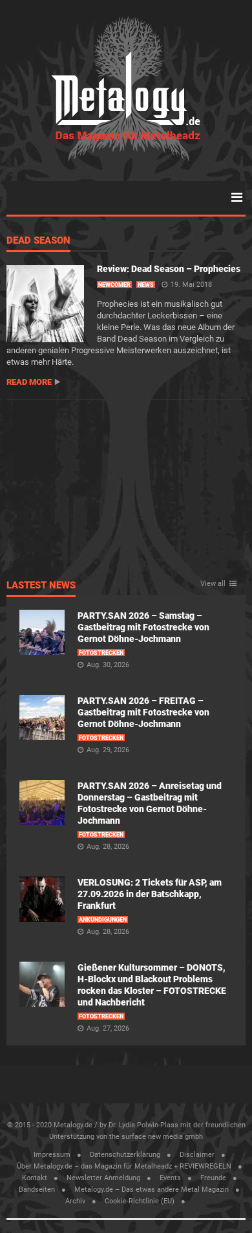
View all (213, 584)
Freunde (213, 1178)
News (146, 285)
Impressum (52, 1154)
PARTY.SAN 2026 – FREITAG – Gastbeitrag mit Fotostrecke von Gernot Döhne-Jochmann (143, 712)
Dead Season (38, 241)
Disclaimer (197, 1154)
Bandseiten (37, 1189)
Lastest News (41, 586)
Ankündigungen (103, 920)
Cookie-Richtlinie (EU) (139, 1201)
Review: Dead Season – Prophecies (168, 269)
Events (170, 1178)
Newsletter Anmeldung (103, 1178)
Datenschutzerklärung (125, 1154)
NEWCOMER (114, 285)
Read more (29, 382)
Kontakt (34, 1178)
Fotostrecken (101, 653)
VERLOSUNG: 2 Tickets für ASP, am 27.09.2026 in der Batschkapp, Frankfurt (150, 894)
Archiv (75, 1201)
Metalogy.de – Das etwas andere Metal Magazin (151, 1189)
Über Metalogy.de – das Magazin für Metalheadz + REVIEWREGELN (124, 1166)
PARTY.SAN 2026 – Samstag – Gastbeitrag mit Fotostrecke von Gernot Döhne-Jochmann (143, 627)
